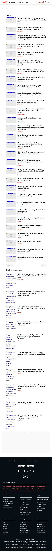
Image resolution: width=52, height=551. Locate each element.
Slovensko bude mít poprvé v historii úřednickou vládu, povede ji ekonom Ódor (30, 70)
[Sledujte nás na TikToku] (33, 471)
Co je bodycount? (6, 509)
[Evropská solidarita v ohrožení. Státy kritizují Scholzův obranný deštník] (11, 87)
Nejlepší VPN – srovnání (25, 530)
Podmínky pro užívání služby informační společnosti (35, 544)
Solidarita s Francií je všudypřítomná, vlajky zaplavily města (31, 211)
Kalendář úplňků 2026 (7, 507)
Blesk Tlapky (15, 486)
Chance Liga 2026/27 (30, 491)
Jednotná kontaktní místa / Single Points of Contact (16, 547)
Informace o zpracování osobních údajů (14, 546)
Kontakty (11, 461)
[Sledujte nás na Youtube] (30, 471)
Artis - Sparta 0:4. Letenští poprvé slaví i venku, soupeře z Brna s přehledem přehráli (31, 353)
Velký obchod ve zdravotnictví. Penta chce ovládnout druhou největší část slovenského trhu (31, 20)
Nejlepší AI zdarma (23, 526)
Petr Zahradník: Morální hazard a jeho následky (29, 119)
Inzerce (23, 461)
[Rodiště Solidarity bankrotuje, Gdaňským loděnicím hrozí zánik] (11, 220)
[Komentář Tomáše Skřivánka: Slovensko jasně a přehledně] (11, 188)
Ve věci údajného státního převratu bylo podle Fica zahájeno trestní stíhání (30, 28)
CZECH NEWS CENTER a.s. (31, 539)
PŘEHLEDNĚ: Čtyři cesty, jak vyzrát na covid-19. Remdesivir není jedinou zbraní (31, 153)
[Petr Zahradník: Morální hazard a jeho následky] (11, 120)
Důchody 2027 (40, 528)
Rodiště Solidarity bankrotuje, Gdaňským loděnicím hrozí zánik (30, 218)
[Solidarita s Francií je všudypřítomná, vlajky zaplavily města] (11, 212)
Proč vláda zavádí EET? (41, 504)
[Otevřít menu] (48, 2)
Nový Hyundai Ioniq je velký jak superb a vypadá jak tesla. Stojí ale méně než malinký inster (31, 308)
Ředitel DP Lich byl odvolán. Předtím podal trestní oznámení (30, 234)
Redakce (18, 461)
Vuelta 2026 (38, 491)
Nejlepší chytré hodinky (24, 528)
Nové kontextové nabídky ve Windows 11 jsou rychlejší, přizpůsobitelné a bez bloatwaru (30, 336)
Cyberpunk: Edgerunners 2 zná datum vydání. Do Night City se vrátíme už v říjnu (30, 370)
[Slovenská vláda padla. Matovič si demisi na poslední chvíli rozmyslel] (11, 79)
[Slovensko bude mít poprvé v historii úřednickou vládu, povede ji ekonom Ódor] (11, 71)
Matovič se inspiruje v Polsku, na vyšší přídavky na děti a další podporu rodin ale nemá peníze (30, 127)
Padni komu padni (40, 506)
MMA (4, 522)
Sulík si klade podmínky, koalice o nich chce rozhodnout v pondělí (31, 250)
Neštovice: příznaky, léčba (8, 501)
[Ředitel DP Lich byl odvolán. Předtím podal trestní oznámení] (11, 235)
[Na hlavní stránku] (5, 2)
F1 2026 (4, 530)
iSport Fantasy (30, 486)
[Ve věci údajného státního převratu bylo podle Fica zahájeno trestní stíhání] (11, 29)
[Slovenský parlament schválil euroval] (11, 243)
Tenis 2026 (5, 528)
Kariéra (41, 461)
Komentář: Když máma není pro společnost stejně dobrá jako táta (31, 323)
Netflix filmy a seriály (24, 532)
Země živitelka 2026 (41, 532)
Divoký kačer (39, 510)
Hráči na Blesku (22, 486)
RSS (36, 461)
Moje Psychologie (7, 486)
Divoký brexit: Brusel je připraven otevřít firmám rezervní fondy (30, 195)
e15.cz (3, 8)
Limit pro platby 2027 (41, 526)
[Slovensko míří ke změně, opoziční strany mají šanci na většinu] (11, 180)
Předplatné (30, 461)
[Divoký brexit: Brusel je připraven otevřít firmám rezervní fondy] (11, 196)
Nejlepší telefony (23, 524)
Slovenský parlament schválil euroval (29, 241)
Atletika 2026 (5, 532)
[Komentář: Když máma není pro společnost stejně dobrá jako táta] (11, 326)
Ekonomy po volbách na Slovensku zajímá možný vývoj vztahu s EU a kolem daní (30, 161)
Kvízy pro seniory (6, 505)
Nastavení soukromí (32, 546)
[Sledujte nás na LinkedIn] (18, 471)
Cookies (25, 546)
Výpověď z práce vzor (41, 508)
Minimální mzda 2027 (41, 530)
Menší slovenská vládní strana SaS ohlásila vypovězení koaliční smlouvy (31, 102)
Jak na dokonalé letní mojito (25, 512)
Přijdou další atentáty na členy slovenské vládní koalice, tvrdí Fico (30, 53)
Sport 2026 (5, 519)
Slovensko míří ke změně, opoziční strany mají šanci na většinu (30, 179)
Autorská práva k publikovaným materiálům (15, 544)
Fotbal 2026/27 (6, 524)
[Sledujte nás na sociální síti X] (21, 471)
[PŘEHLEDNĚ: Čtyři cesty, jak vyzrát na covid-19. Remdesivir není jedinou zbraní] (11, 154)
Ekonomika (20, 2)
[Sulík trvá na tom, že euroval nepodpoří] (11, 259)
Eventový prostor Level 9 (18, 491)
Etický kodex (29, 547)
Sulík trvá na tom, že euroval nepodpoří (30, 257)
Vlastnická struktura (41, 546)
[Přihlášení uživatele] (45, 2)
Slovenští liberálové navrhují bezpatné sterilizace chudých (29, 226)
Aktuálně (5, 496)
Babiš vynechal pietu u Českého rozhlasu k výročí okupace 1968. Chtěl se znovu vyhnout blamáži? (31, 293)
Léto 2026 (22, 496)
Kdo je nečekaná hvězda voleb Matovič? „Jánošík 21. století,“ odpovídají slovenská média (30, 171)
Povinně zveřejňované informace (39, 547)
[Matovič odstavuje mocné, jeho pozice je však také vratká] (11, 137)
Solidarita (8, 8)
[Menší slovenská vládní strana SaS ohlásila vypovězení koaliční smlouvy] (11, 103)
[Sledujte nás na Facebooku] (24, 471)
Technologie (23, 519)
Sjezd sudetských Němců (42, 502)
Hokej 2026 (5, 526)
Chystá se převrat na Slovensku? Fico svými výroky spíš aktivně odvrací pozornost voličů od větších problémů (31, 37)
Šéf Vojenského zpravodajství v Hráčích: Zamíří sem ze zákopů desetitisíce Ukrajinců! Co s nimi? (30, 417)
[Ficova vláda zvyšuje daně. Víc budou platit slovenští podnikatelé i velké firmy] (11, 46)
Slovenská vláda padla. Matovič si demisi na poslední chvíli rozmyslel (31, 78)
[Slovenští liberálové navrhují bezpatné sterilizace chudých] (11, 227)
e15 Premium (12, 2)
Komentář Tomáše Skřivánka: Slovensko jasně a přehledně (30, 187)
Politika (39, 496)
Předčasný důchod (40, 522)
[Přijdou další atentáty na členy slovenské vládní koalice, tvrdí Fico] (11, 54)
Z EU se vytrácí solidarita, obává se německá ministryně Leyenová (31, 203)
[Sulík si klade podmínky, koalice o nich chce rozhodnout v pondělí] (11, 251)
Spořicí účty (39, 524)
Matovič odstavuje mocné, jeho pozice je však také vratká (30, 136)
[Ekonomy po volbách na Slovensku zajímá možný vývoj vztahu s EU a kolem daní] (11, 162)
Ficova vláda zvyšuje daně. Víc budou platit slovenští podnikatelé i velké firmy (31, 45)
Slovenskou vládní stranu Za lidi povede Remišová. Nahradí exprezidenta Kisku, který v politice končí (30, 144)
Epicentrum (5, 499)
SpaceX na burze (23, 522)
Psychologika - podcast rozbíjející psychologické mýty (27, 488)
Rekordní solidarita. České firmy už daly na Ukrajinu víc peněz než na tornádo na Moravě (31, 110)
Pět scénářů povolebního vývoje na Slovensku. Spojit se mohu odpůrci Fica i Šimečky (30, 62)
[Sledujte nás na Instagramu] (27, 471)
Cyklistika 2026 (6, 534)
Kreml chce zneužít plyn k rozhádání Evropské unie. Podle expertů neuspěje (29, 94)
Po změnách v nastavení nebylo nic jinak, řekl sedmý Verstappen (30, 403)
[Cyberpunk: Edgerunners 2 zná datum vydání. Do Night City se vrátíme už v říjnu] (11, 375)
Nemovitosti (10, 488)
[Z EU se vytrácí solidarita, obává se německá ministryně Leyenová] (11, 204)
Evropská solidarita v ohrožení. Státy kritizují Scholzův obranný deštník (29, 86)
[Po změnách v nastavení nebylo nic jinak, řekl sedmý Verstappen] (11, 406)
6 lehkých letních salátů (24, 514)
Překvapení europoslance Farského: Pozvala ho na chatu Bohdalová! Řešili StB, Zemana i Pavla (31, 276)
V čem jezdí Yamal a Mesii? (8, 503)
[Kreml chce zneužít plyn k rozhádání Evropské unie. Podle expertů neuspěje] (11, 95)
